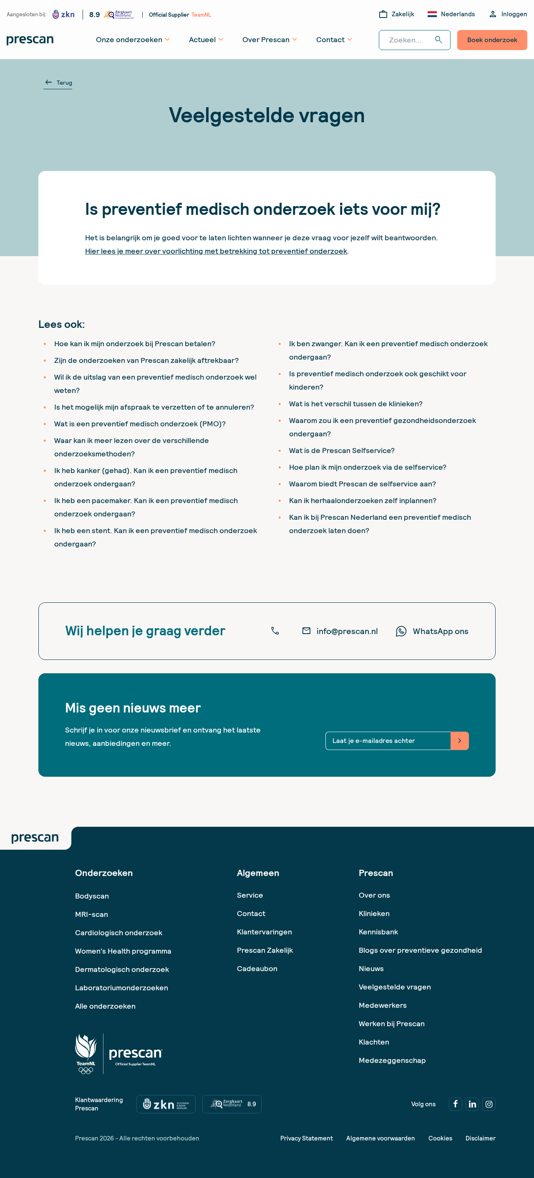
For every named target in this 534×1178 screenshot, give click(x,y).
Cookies (440, 1138)
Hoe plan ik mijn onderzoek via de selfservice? (367, 467)
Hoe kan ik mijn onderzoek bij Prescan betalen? (134, 343)
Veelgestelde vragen (395, 987)
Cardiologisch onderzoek (118, 932)
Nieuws (371, 968)
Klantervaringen (264, 931)
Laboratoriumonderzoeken (121, 987)
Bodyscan (92, 896)
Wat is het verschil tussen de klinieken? (356, 403)
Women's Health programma (123, 951)
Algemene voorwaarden (380, 1138)
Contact (251, 913)
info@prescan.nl (340, 631)
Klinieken (374, 913)
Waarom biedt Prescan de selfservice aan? (362, 483)
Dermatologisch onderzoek (122, 969)
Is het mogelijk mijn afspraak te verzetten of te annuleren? (154, 407)
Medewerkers (383, 1005)
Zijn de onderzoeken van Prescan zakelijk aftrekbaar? (146, 360)
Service (250, 895)
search (439, 40)
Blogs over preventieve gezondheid (420, 950)
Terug (57, 82)
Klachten (374, 1042)
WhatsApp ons (441, 631)
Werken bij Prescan (392, 1023)
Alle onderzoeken (105, 1006)
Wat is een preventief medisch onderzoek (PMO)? (140, 423)
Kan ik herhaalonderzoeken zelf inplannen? (362, 500)
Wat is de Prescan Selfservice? (342, 450)
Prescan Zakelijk (265, 950)
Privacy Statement (306, 1138)
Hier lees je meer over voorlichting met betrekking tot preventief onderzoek (216, 251)
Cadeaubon (257, 968)
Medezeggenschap (392, 1060)
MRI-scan (91, 914)
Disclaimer (481, 1138)
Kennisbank (378, 931)
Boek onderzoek (492, 39)
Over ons (374, 895)
